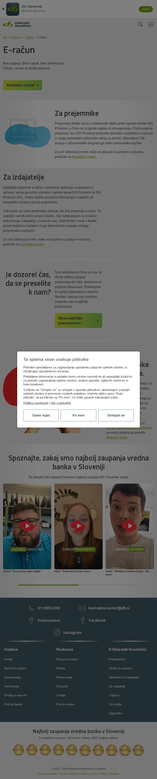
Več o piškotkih (61, 403)
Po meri (78, 415)
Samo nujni (41, 415)
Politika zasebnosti (35, 403)
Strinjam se (116, 415)
